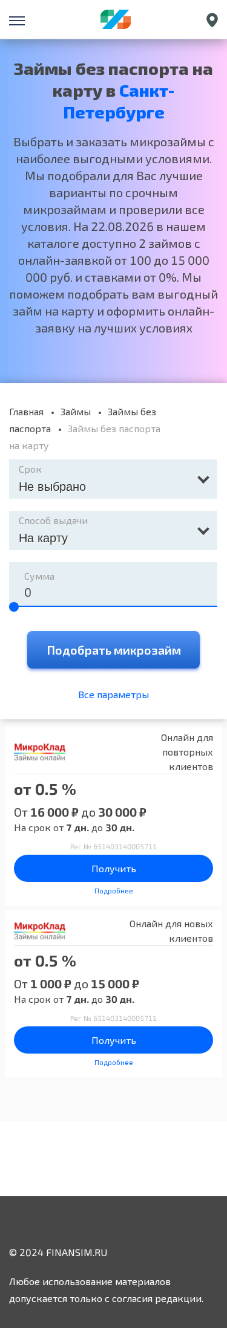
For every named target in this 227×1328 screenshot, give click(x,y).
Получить (113, 868)
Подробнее (113, 890)
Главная (26, 411)
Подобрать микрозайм (114, 650)
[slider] (14, 607)
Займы (76, 411)
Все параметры (113, 694)
